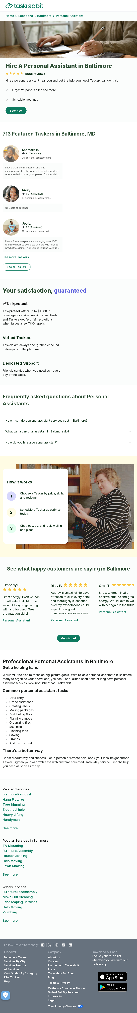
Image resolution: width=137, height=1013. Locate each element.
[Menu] (129, 6)
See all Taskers (17, 267)
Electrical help (14, 810)
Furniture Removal (17, 794)
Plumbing (10, 912)
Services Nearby (15, 965)
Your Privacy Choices (62, 1006)
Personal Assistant (16, 620)
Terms (52, 982)
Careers (53, 961)
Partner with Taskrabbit (63, 965)
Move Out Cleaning (18, 897)
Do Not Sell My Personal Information (63, 994)
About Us (54, 957)
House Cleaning (15, 856)
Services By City (14, 961)
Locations (25, 16)
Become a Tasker (15, 957)
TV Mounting (13, 846)
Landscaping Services (20, 902)
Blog (51, 977)
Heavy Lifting (13, 815)
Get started (68, 638)
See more (10, 828)
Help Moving (12, 861)
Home (10, 16)
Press (51, 969)
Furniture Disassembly (20, 892)
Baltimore (44, 16)
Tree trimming (14, 804)
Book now (16, 110)
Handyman (11, 820)
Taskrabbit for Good (61, 973)
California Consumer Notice (66, 988)
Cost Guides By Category (20, 973)
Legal (51, 1000)
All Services (12, 969)
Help (7, 981)
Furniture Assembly (18, 851)
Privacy (65, 982)
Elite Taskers (12, 977)
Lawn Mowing (14, 866)
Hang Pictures (14, 799)
